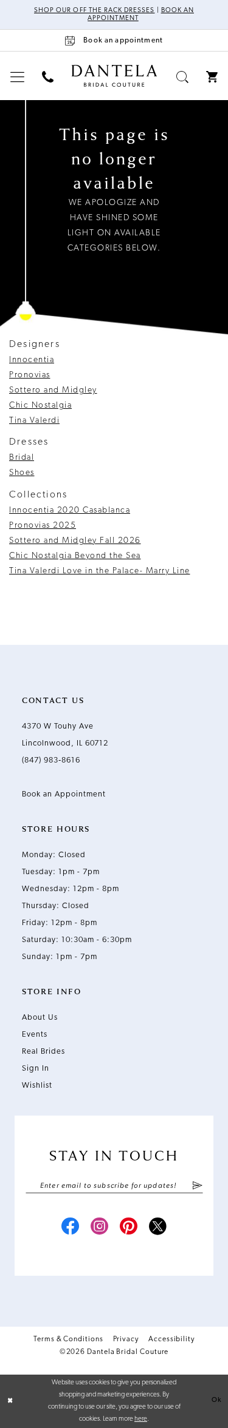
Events (34, 1035)
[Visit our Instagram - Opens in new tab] (100, 1228)
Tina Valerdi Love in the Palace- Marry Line (99, 571)
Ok (216, 1400)
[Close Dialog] (10, 1401)
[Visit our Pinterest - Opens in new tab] (129, 1228)
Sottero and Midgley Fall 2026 (75, 540)
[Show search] (183, 77)
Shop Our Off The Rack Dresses (94, 10)
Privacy (126, 1339)
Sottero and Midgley (53, 390)
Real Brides (43, 1052)
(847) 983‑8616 (51, 760)
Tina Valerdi (34, 420)
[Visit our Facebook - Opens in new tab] (70, 1228)
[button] (17, 77)
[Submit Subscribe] (196, 1186)
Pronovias (29, 375)
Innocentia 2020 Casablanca (69, 510)
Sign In (35, 1069)
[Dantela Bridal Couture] (114, 76)
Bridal (21, 457)
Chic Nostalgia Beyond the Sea (75, 556)
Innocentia (31, 360)
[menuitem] (17, 77)
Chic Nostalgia (40, 405)
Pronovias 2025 (42, 525)
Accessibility (171, 1339)
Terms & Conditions (68, 1339)
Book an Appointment (64, 794)
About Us (40, 1018)
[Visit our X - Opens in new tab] (158, 1228)
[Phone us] (48, 77)
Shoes (22, 472)
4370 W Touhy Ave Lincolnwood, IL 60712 (65, 734)
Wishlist (37, 1086)
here (140, 1419)
